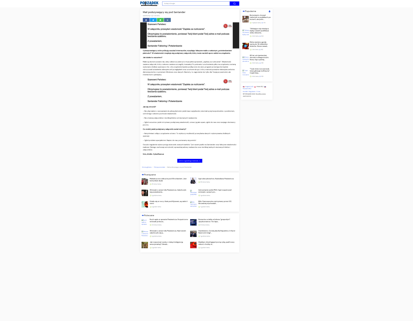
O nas (258, 91)
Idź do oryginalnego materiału (189, 161)
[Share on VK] (167, 20)
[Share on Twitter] (153, 20)
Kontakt (245, 91)
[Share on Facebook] (146, 20)
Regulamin (252, 91)
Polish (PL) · (260, 86)
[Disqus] (189, 283)
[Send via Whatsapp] (160, 20)
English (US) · (249, 86)
